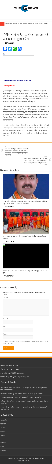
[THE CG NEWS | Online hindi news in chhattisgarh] (26, 8)
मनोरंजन (2, 439)
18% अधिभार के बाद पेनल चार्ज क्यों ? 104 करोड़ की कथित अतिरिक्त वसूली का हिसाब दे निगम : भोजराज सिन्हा (25, 202)
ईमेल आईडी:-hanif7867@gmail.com (12, 373)
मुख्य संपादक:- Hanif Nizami (9, 365)
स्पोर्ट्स (2, 446)
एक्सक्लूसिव (3, 420)
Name (5, 319)
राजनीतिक (3, 443)
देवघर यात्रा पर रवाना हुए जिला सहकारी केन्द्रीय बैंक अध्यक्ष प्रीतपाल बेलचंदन (26, 23)
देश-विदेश (3, 431)
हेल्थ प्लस (3, 450)
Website (5, 334)
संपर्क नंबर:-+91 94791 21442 (9, 369)
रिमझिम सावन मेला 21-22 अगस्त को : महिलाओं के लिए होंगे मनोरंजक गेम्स (20, 397)
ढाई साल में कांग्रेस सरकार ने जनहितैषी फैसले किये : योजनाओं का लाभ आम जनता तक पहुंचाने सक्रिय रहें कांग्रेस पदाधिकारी (16, 151)
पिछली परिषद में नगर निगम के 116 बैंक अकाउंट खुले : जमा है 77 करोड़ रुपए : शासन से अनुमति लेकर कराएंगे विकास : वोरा (35, 161)
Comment (7, 297)
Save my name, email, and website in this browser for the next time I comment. (25, 342)
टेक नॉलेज (3, 428)
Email (5, 326)
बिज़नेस (2, 435)
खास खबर (3, 424)
